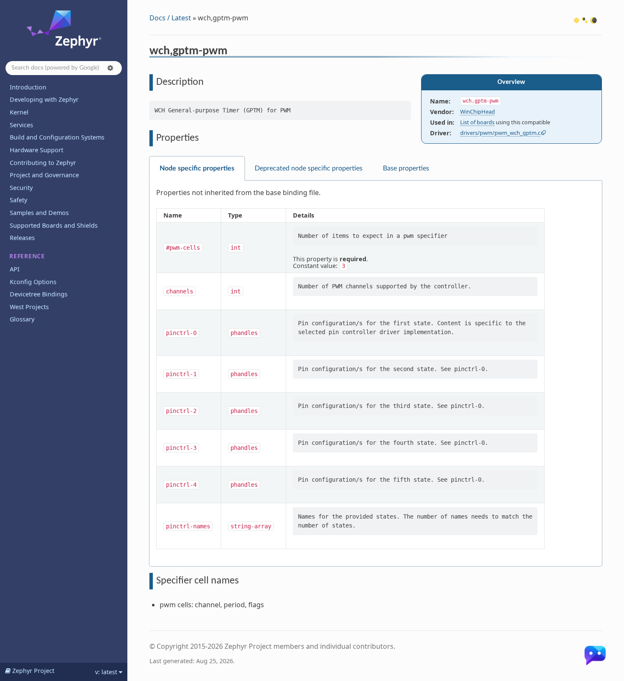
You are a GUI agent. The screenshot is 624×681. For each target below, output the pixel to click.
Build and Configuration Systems (57, 137)
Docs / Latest (170, 17)
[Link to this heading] (233, 52)
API (15, 269)
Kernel (19, 112)
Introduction (28, 87)
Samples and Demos (39, 213)
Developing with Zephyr (44, 99)
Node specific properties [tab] (197, 168)
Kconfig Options (33, 282)
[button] (110, 67)
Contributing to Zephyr (43, 163)
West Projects (29, 307)
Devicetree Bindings (38, 294)
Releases (22, 238)
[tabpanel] (375, 374)
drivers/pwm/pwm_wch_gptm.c (500, 133)
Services (21, 125)
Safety (18, 200)
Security (21, 188)
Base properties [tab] (406, 168)
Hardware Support (36, 150)
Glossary (22, 319)
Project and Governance (44, 175)
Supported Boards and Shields (54, 225)
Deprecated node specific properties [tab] (309, 168)
